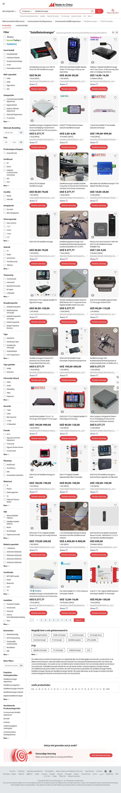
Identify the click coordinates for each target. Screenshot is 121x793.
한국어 (95, 774)
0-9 (32, 689)
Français (44, 774)
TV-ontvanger (65, 16)
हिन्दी (117, 774)
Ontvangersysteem (40, 635)
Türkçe (54, 776)
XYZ (107, 689)
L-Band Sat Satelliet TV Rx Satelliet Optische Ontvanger (102, 126)
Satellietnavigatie (74, 640)
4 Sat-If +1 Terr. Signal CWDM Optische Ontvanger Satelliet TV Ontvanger (104, 592)
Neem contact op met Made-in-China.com (69, 771)
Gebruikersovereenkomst (35, 771)
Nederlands (109, 774)
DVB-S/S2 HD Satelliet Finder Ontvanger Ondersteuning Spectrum (73, 359)
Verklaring (21, 771)
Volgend (78, 620)
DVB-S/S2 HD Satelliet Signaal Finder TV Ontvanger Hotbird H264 (103, 301)
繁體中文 (29, 774)
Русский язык (85, 774)
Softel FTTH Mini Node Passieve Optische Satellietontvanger (71, 126)
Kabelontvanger (76, 16)
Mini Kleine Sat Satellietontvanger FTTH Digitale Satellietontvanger (104, 184)
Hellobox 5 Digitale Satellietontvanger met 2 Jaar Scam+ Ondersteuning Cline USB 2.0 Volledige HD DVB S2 (104, 69)
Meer (33, 654)
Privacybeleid (49, 771)
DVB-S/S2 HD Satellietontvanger (41, 242)
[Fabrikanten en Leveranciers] (60, 4)
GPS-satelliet (91, 640)
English (13, 774)
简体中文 (21, 774)
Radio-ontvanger (59, 635)
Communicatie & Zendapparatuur (10, 733)
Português (68, 774)
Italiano (76, 774)
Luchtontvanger (78, 635)
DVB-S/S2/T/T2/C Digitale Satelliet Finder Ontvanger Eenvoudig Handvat (43, 534)
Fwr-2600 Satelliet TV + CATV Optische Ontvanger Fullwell (74, 592)
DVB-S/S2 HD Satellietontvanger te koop (42, 475)
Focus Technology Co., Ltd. (57, 781)
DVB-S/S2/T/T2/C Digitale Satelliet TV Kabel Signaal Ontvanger (73, 417)
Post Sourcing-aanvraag (101, 755)
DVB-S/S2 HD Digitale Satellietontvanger (37, 184)
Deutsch (60, 774)
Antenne (7, 722)
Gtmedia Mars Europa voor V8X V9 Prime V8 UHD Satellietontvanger (42, 68)
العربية (101, 774)
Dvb (84, 16)
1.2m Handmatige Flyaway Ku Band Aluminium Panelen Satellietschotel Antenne (73, 535)
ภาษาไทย (47, 776)
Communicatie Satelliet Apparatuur (12, 713)
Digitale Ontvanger (53, 16)
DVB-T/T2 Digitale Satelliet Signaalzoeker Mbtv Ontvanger (71, 475)
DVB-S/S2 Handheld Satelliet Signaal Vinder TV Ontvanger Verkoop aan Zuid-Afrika (73, 69)
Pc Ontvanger (57, 640)
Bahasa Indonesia (74, 776)
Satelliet (42, 16)
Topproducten (89, 771)
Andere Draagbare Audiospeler (10, 727)
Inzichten (99, 771)
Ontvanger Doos (96, 635)
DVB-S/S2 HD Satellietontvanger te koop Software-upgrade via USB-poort (104, 475)
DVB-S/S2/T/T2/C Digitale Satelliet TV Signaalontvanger (43, 301)
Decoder (7, 718)
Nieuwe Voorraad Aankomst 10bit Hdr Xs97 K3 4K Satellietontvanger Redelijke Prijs (104, 244)
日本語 (37, 774)
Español (52, 774)
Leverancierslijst (22, 25)
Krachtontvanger (39, 640)
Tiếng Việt (62, 776)
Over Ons (12, 771)
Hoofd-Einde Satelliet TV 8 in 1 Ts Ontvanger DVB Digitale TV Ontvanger (43, 417)
